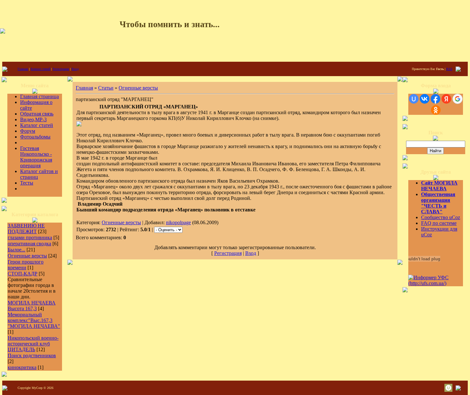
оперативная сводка (29, 243)
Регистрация (61, 69)
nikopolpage (178, 222)
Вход (75, 69)
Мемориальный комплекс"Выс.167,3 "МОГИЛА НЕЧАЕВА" (34, 320)
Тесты (26, 183)
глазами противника (30, 237)
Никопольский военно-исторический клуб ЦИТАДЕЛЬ (33, 343)
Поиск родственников (32, 355)
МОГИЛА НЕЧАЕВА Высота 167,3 (32, 305)
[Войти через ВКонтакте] (424, 99)
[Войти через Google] (457, 99)
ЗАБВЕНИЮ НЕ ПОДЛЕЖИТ (26, 228)
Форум (27, 131)
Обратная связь (36, 113)
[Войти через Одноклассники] (436, 110)
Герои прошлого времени (25, 264)
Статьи (106, 88)
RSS (449, 69)
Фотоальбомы (35, 136)
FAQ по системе (439, 223)
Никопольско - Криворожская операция (36, 159)
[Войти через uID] (414, 99)
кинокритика (22, 367)
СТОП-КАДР (22, 273)
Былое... (16, 249)
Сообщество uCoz (440, 217)
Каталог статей (40, 69)
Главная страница (39, 96)
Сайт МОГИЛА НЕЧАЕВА (439, 185)
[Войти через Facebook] (435, 99)
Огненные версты (27, 255)
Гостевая (29, 148)
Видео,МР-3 (33, 119)
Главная (23, 69)
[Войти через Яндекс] (446, 99)
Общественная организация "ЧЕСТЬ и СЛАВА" (438, 203)
